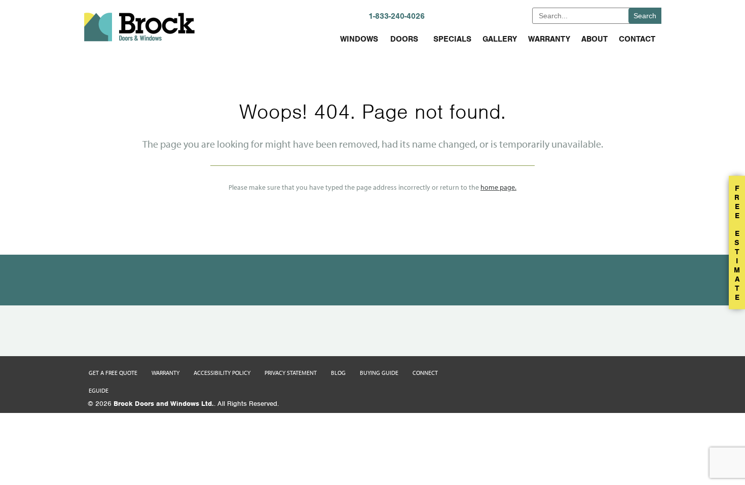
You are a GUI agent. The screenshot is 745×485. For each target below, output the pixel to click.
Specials (452, 39)
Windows (359, 39)
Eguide (98, 390)
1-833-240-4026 (396, 16)
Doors (404, 39)
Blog (338, 372)
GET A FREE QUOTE (491, 15)
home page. (498, 187)
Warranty (549, 39)
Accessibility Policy (222, 372)
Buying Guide (379, 372)
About (594, 39)
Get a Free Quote (113, 372)
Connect (425, 372)
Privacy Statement (291, 372)
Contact (637, 39)
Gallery (499, 39)
